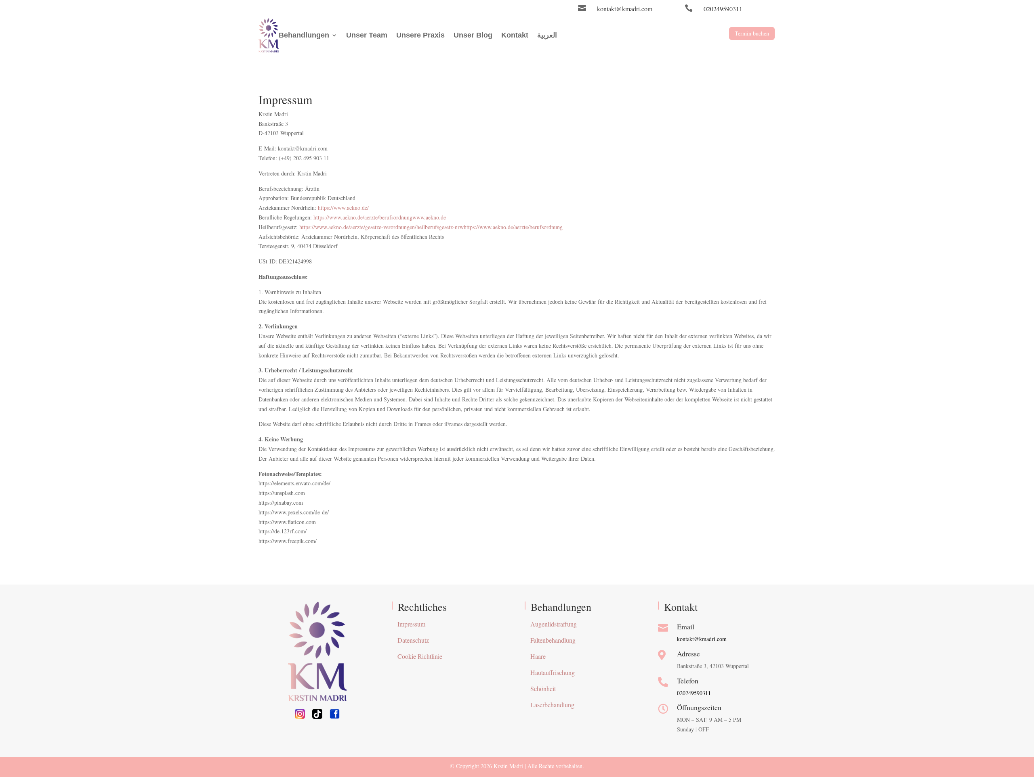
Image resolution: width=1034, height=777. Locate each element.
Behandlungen (304, 35)
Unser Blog (473, 35)
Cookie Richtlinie (419, 656)
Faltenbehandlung (553, 640)
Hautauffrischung (552, 672)
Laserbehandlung (552, 704)
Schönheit (543, 688)
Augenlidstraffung (553, 624)
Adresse (688, 653)
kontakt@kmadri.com (624, 8)
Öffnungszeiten (699, 707)
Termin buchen (752, 33)
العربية (547, 35)
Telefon (687, 680)
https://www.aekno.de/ (343, 207)
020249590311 (723, 8)
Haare (538, 656)
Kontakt (514, 35)
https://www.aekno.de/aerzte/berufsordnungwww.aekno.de (379, 217)
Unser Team (366, 35)
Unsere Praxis (420, 35)
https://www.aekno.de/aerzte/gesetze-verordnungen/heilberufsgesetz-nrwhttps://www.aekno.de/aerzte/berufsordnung (431, 227)
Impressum (411, 624)
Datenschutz (413, 640)
